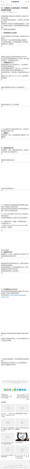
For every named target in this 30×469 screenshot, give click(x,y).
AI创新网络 (15, 2)
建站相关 (7, 4)
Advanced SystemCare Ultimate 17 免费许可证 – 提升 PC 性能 (8, 415)
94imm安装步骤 (18, 442)
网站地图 (20, 465)
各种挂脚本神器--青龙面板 (21, 413)
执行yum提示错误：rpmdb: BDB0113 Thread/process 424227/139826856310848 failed (22, 397)
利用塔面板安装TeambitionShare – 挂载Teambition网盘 (6, 396)
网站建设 (2, 4)
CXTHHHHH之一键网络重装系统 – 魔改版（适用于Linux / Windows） (8, 429)
